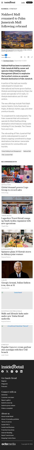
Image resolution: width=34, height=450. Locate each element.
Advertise (4, 394)
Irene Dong (4, 192)
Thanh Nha (4, 226)
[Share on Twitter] (25, 57)
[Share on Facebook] (21, 57)
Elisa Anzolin (5, 288)
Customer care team (7, 397)
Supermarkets (7, 249)
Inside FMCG (5, 424)
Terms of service (6, 422)
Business (4, 9)
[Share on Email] (32, 57)
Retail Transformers (7, 435)
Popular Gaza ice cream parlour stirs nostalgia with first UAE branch (16, 349)
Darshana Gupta (8, 60)
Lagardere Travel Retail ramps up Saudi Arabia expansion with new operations (16, 221)
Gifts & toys (6, 185)
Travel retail (6, 215)
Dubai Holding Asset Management (11, 151)
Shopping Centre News (8, 438)
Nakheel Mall (27, 151)
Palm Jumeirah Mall (7, 154)
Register (29, 2)
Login (23, 2)
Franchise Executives (7, 430)
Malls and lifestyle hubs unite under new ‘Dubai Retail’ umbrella (14, 316)
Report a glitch (6, 400)
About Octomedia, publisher (10, 419)
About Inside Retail (7, 416)
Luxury (4, 280)
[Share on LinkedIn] (28, 57)
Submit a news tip (6, 403)
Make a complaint (7, 408)
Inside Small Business (7, 427)
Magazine (4, 384)
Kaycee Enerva (6, 257)
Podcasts (4, 386)
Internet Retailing (6, 432)
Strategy (13, 9)
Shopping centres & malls (11, 311)
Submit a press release (8, 405)
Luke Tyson (4, 355)
